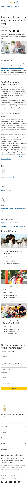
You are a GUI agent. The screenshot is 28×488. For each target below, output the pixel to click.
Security (3, 478)
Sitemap (13, 478)
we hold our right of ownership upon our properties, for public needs (13, 68)
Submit (14, 388)
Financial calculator (7, 177)
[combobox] (14, 383)
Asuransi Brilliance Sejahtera (9, 222)
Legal (2, 475)
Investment (10, 6)
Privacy (11, 475)
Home (2, 6)
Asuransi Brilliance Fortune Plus (12, 288)
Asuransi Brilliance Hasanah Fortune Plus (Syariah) (13, 322)
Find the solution (6, 190)
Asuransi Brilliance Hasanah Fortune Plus (13, 226)
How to (17, 6)
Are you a (4, 361)
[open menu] (2, 2)
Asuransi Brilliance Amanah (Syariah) (12, 252)
